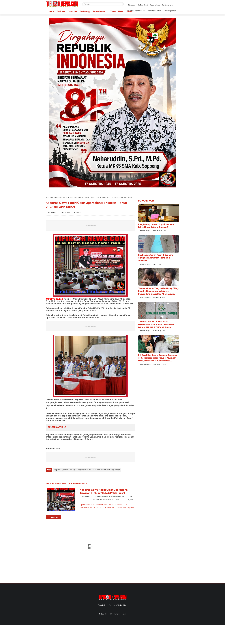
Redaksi (101, 605)
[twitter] (52, 476)
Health (121, 11)
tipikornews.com (120, 614)
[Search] (121, 4)
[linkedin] (66, 476)
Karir (146, 5)
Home (51, 11)
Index (140, 5)
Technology (85, 11)
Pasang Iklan (155, 5)
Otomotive (72, 11)
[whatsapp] (57, 476)
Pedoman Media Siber (152, 11)
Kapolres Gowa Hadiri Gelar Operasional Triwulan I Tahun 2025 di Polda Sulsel (82, 197)
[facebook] (48, 476)
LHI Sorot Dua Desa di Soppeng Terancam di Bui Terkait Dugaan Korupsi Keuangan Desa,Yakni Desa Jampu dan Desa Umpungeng (157, 358)
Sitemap (131, 5)
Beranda (49, 197)
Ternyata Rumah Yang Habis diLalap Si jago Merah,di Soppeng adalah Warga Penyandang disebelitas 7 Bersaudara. (158, 291)
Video (112, 11)
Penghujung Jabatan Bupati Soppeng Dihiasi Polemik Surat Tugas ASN (156, 225)
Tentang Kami (167, 5)
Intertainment (99, 11)
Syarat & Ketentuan (134, 11)
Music (129, 11)
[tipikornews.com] (62, 7)
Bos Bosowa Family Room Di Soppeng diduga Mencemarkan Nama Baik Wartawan (155, 258)
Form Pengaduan (169, 11)
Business (61, 11)
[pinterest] (62, 476)
